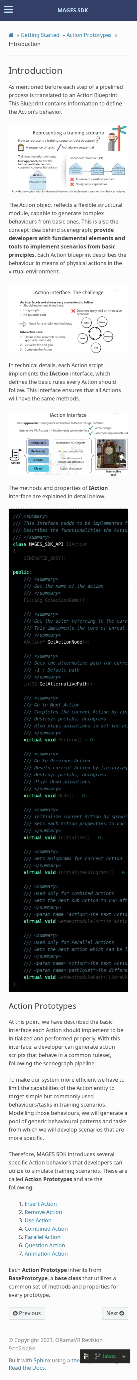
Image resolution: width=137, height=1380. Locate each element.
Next (112, 1313)
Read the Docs (27, 1367)
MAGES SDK (73, 10)
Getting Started (40, 35)
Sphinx (42, 1360)
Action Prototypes (89, 35)
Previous (29, 1313)
